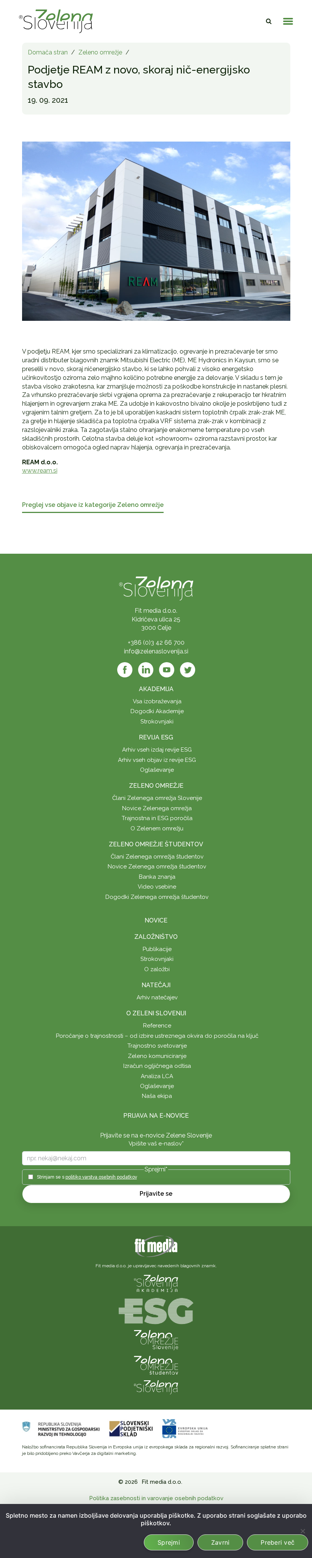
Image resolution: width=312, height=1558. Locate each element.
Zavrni (220, 1542)
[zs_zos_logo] (156, 1364)
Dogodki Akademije (157, 711)
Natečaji (156, 985)
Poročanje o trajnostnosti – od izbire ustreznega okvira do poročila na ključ (157, 1035)
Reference (157, 1025)
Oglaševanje (157, 769)
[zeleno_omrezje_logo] (156, 1339)
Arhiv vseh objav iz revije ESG (157, 760)
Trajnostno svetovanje (157, 1045)
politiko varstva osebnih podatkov (101, 1177)
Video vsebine (157, 886)
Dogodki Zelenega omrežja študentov (157, 897)
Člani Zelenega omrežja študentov (157, 856)
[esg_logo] (156, 1310)
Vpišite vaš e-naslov (156, 1143)
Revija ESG (156, 737)
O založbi (157, 969)
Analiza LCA (157, 1076)
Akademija (156, 689)
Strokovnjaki (157, 721)
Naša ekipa (157, 1096)
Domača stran (48, 52)
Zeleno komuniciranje (157, 1056)
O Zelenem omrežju (157, 828)
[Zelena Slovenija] (56, 21)
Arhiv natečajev (157, 997)
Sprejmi (169, 1542)
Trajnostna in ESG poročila (157, 818)
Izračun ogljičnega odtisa (157, 1066)
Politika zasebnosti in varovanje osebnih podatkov (156, 1498)
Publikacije (157, 949)
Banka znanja (157, 876)
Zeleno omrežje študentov (156, 844)
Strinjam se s (87, 1177)
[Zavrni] (302, 1531)
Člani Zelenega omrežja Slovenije (157, 798)
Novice (156, 920)
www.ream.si (39, 470)
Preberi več (277, 1542)
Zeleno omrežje (100, 52)
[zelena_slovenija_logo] (156, 1387)
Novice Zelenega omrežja (157, 808)
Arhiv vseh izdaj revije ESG (157, 749)
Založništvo (156, 936)
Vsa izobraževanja (157, 701)
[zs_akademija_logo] (156, 1283)
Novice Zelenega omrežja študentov (157, 866)
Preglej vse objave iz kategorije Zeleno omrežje (93, 505)
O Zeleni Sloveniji (156, 1013)
